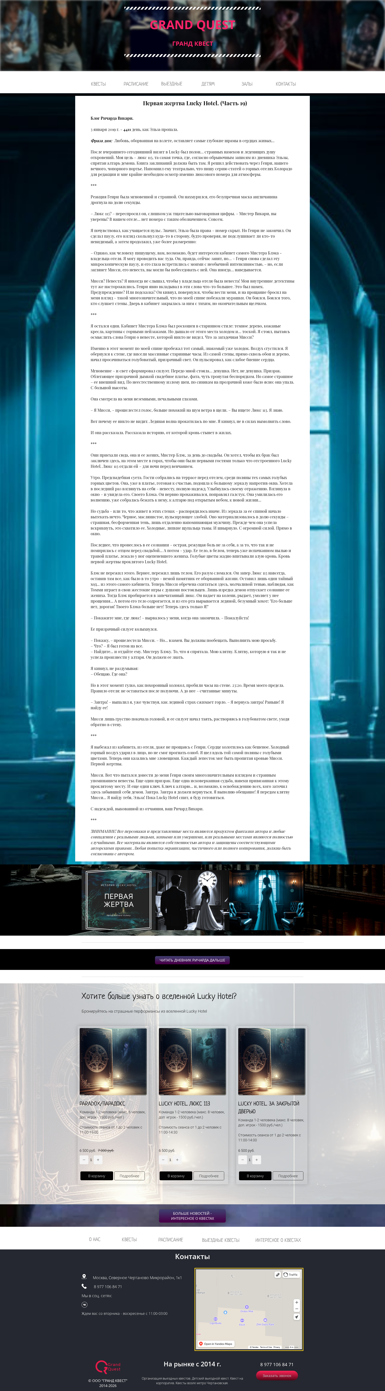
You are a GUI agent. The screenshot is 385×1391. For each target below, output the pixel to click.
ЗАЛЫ (247, 84)
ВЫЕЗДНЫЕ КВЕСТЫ (220, 1240)
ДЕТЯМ (208, 84)
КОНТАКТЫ (286, 84)
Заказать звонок (277, 1375)
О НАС (94, 1239)
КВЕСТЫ (98, 84)
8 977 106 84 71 (108, 1286)
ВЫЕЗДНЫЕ (171, 84)
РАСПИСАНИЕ (136, 84)
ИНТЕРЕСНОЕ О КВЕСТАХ (278, 1240)
